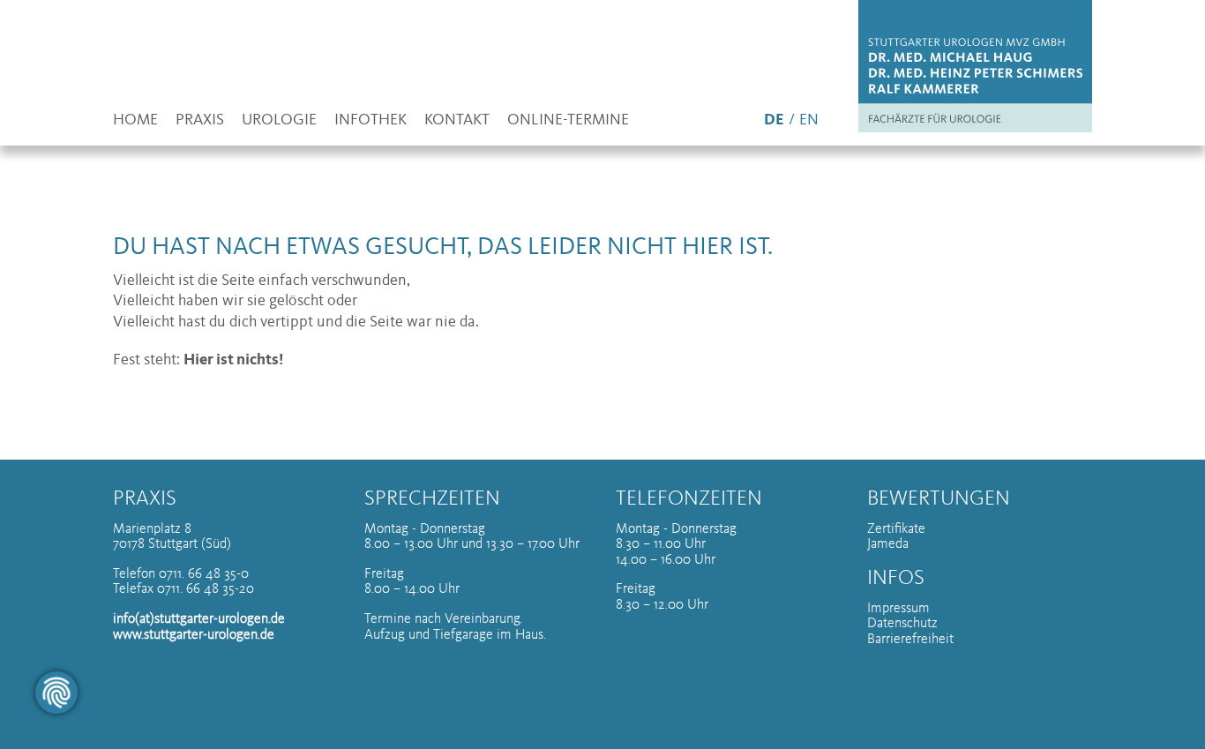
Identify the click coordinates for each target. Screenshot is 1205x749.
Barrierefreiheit (910, 638)
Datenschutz (902, 622)
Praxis (200, 120)
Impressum (898, 607)
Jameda (888, 542)
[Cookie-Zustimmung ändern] (56, 692)
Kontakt (457, 120)
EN (809, 120)
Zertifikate (896, 527)
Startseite (970, 66)
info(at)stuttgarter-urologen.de (199, 617)
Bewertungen (938, 498)
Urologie (279, 120)
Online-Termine (568, 120)
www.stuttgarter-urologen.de (193, 633)
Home (135, 120)
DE (774, 120)
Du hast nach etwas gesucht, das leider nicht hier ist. (443, 248)
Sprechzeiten (432, 498)
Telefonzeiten (689, 498)
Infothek (370, 120)
